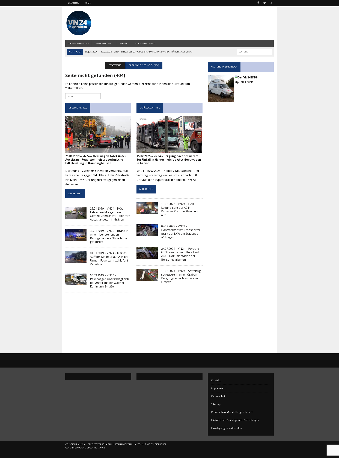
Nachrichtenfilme (78, 43)
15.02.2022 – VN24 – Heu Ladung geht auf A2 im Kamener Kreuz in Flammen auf (179, 209)
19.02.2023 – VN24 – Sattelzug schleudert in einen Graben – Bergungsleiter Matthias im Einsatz (181, 276)
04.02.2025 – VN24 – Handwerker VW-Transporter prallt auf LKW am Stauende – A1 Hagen (180, 231)
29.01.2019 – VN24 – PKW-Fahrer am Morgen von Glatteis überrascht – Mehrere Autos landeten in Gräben (110, 214)
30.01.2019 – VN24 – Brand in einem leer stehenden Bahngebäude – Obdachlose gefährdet (109, 236)
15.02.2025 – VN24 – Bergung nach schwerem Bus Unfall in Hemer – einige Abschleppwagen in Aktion (168, 159)
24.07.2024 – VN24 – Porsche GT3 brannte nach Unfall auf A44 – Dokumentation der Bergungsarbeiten (180, 254)
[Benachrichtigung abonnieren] (271, 2)
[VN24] (98, 23)
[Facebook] (258, 2)
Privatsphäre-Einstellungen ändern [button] (232, 412)
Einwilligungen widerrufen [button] (226, 428)
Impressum (218, 388)
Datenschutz (219, 396)
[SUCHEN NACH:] (254, 51)
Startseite (73, 2)
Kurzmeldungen (144, 43)
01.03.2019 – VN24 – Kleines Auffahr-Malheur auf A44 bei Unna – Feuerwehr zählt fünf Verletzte (109, 258)
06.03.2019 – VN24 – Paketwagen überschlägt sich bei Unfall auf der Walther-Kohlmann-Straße (109, 280)
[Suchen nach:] (83, 96)
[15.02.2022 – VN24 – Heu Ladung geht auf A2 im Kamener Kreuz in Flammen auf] (147, 212)
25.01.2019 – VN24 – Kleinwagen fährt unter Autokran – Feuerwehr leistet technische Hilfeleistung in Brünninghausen (95, 159)
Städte (123, 43)
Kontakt (216, 380)
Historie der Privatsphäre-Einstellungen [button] (235, 420)
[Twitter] (264, 2)
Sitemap (216, 404)
